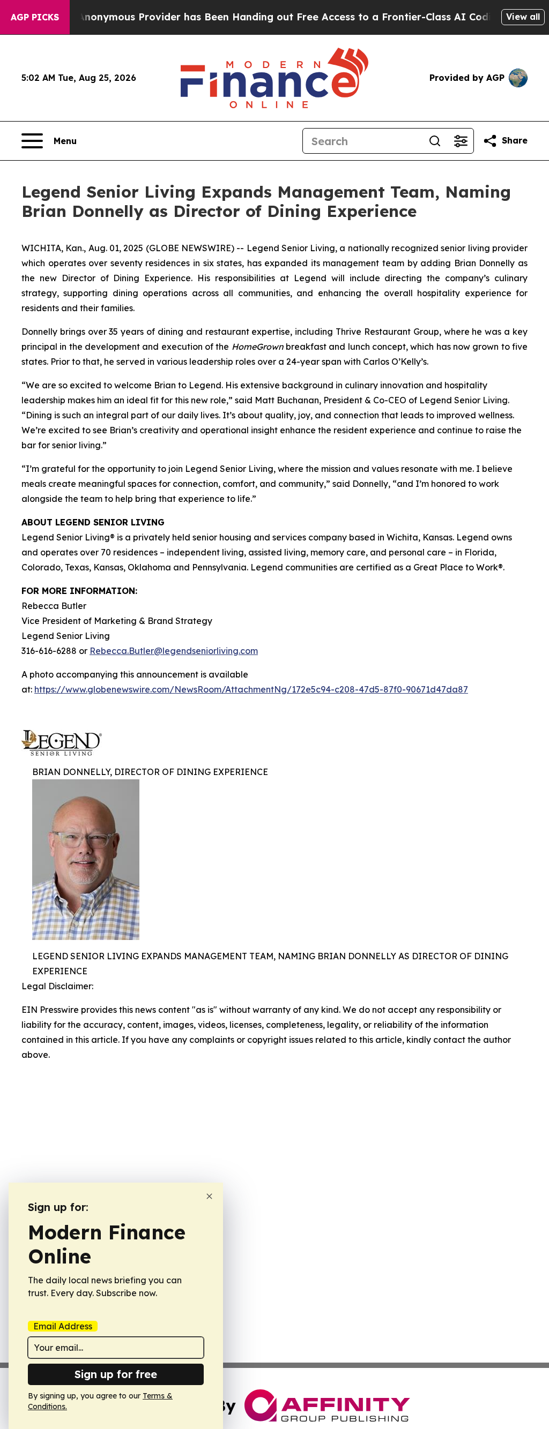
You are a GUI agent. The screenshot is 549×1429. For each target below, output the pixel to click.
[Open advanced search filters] (460, 141)
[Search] (435, 141)
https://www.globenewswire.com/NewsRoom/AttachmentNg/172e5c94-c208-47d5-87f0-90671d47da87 (251, 689)
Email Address (62, 1326)
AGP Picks (35, 17)
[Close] (209, 1196)
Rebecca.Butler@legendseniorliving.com (174, 650)
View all (523, 16)
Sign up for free (116, 1374)
